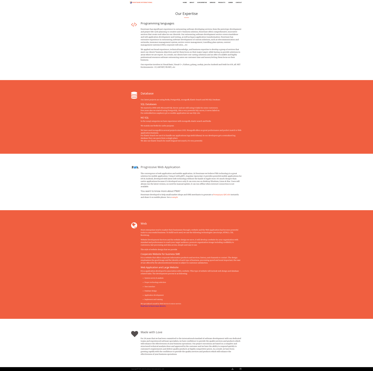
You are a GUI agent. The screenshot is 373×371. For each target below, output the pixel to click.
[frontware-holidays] (240, 369)
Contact (239, 2)
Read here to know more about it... (153, 306)
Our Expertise (202, 2)
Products (221, 2)
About (192, 2)
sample (175, 197)
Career (230, 2)
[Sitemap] (232, 369)
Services (212, 2)
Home (185, 2)
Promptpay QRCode (221, 194)
